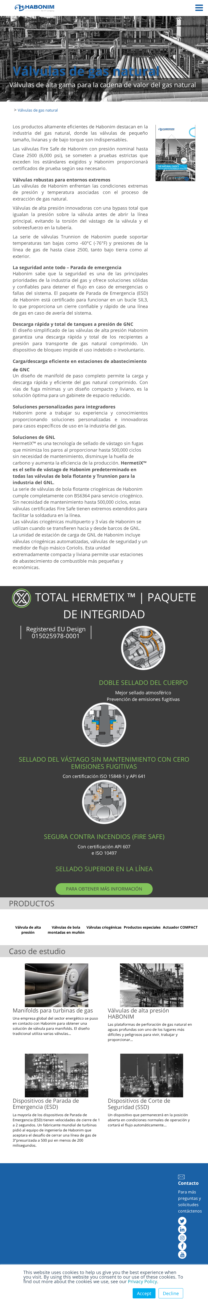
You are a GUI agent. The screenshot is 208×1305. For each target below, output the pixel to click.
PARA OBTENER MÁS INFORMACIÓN (104, 889)
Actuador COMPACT (180, 927)
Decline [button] (171, 1293)
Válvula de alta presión (28, 930)
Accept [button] (144, 1293)
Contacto (188, 1183)
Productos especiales (142, 927)
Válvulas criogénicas (104, 927)
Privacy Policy (142, 1281)
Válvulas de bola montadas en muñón (66, 930)
